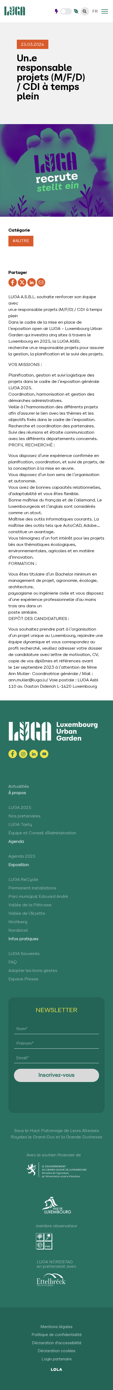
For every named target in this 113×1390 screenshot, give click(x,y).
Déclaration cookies (56, 1351)
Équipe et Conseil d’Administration (42, 833)
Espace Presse (23, 979)
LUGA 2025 (19, 808)
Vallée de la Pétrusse (30, 905)
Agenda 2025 (21, 856)
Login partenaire (57, 1359)
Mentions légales (56, 1327)
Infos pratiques (23, 939)
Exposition (18, 865)
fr (95, 12)
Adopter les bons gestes (32, 971)
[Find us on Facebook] (12, 754)
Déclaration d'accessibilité (56, 1343)
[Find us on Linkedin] (33, 754)
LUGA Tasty (20, 825)
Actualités (18, 787)
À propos (17, 793)
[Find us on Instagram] (23, 754)
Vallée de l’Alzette (26, 914)
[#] (105, 11)
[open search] (85, 11)
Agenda (16, 842)
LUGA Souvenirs (24, 954)
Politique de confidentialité (57, 1335)
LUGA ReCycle (23, 880)
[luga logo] (14, 11)
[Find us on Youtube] (44, 754)
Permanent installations (32, 888)
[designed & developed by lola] (56, 1369)
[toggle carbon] (66, 11)
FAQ (12, 962)
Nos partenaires (24, 816)
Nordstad (18, 931)
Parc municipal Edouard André (38, 897)
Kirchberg (17, 922)
